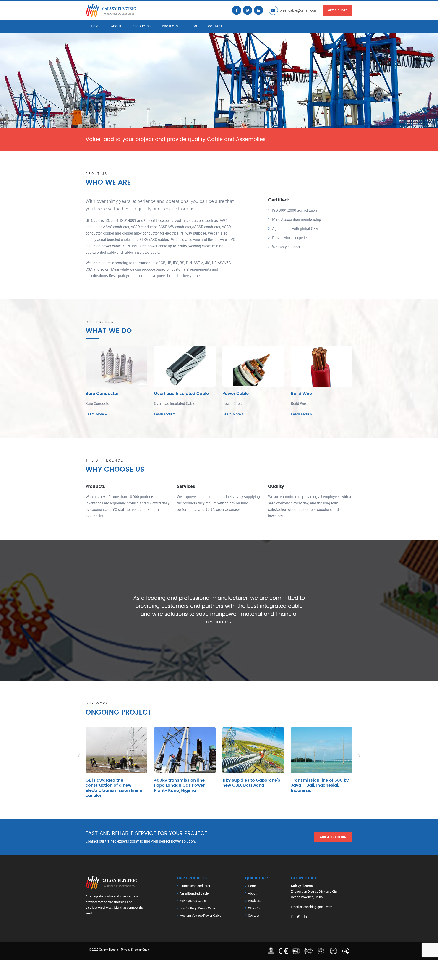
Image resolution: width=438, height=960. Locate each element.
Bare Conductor (102, 394)
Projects (170, 26)
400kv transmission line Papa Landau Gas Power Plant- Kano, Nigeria (179, 785)
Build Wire (301, 394)
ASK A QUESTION (333, 837)
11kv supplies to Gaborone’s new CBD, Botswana (251, 783)
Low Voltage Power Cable (198, 908)
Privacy (125, 949)
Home (95, 26)
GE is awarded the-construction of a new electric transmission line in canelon (114, 788)
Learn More (95, 414)
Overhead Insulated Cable (181, 394)
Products (140, 26)
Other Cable (256, 908)
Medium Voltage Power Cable (200, 915)
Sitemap (136, 949)
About (116, 26)
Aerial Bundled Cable (194, 893)
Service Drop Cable (193, 900)
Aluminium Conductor (195, 886)
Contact (215, 26)
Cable (146, 949)
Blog (193, 26)
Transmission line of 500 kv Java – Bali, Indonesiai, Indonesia (320, 785)
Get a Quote (337, 10)
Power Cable (235, 394)
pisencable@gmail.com (298, 10)
